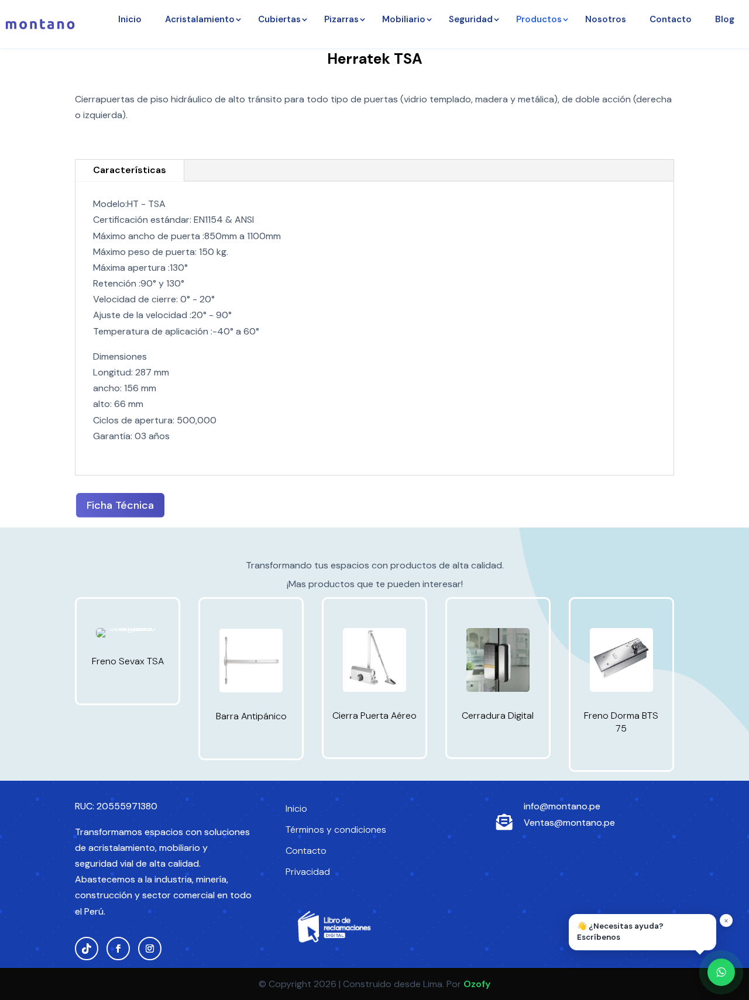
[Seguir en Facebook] (118, 948)
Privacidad (308, 871)
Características (129, 170)
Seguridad (471, 19)
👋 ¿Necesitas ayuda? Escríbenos (620, 931)
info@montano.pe (562, 806)
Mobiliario (403, 19)
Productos (539, 19)
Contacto (671, 19)
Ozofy (476, 984)
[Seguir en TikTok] (86, 948)
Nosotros (605, 19)
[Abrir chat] (721, 972)
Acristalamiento (200, 19)
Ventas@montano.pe (569, 822)
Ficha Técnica (120, 505)
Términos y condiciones (336, 829)
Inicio (130, 19)
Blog (724, 19)
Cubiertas (279, 19)
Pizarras (341, 19)
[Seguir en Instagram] (150, 948)
